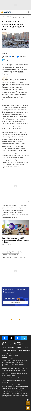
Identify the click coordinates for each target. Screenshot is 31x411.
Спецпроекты (6, 350)
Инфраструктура (7, 257)
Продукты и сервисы (24, 350)
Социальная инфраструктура (10, 254)
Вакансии (4, 357)
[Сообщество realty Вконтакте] (18, 338)
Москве (12, 69)
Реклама (13, 350)
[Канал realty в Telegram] (24, 338)
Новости (4, 347)
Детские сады (23, 257)
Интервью (18, 347)
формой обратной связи (22, 390)
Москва (5, 252)
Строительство (24, 252)
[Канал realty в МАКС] (5, 338)
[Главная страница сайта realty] (10, 12)
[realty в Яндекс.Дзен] (11, 338)
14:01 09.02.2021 (6, 16)
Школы (15, 257)
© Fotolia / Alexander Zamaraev (8, 49)
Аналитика (11, 347)
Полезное (25, 347)
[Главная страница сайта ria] (2, 12)
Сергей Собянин (13, 252)
